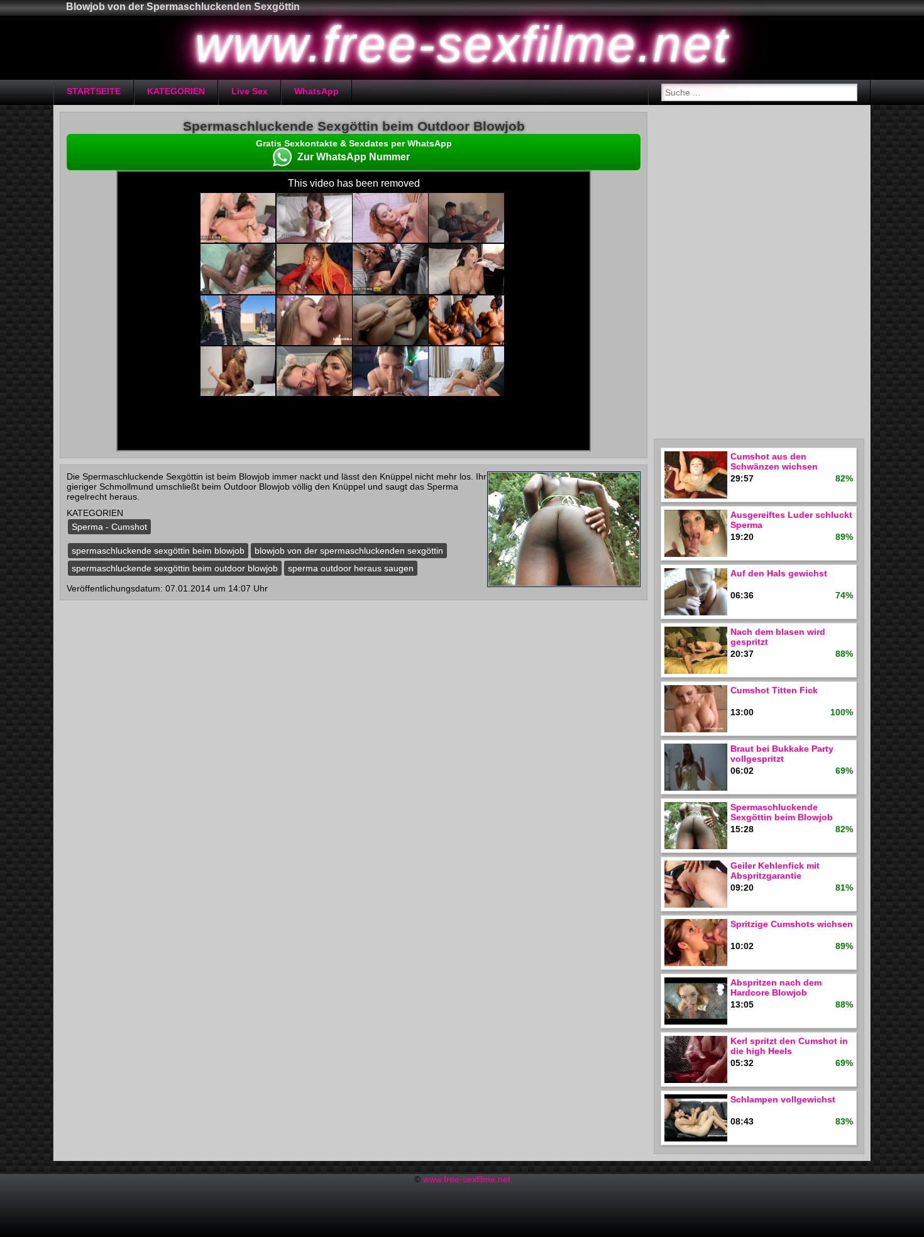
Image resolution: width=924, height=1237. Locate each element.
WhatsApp (316, 91)
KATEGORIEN (176, 91)
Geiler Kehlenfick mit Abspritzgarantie (775, 870)
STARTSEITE (94, 91)
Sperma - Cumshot (109, 527)
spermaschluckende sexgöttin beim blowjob (158, 551)
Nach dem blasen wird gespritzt (777, 637)
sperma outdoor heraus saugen (351, 568)
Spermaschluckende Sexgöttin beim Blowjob (781, 812)
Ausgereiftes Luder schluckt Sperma (791, 520)
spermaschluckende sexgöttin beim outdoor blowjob (175, 568)
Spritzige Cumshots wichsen (791, 924)
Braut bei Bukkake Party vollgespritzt (781, 754)
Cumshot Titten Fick (774, 690)
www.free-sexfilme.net (466, 1179)
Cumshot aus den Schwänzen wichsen (774, 461)
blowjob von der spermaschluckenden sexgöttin (349, 551)
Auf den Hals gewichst (778, 573)
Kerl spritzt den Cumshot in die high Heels (789, 1046)
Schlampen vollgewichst (782, 1099)
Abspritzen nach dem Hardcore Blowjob (776, 987)
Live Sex (249, 91)
